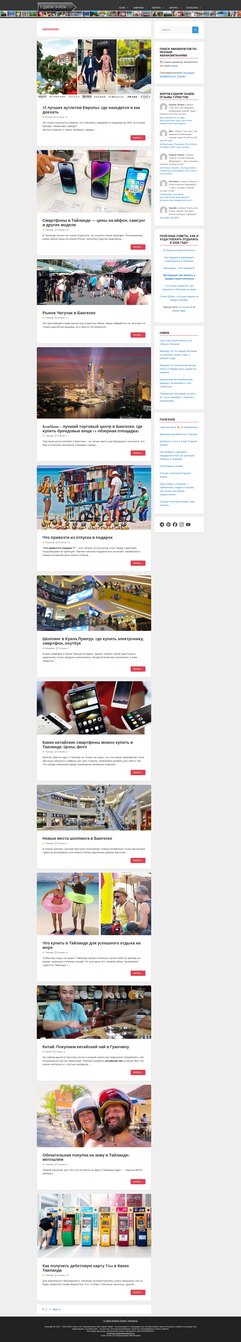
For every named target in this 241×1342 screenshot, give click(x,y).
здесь (174, 65)
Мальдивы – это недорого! (179, 268)
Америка (138, 7)
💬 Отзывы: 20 (62, 230)
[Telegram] (162, 524)
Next (57, 1309)
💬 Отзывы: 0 (61, 952)
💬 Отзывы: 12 (60, 117)
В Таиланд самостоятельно (179, 250)
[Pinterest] (168, 524)
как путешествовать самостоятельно (157, 1327)
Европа (156, 7)
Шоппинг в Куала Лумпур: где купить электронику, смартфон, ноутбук (93, 641)
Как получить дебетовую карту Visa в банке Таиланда (86, 1268)
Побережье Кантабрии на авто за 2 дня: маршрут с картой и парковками (178, 397)
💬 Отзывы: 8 (61, 751)
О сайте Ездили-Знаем (114, 1320)
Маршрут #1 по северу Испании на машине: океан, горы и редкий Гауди (178, 355)
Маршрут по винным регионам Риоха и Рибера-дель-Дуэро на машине (178, 369)
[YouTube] (188, 524)
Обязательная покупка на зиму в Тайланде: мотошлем (86, 1157)
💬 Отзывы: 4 (61, 317)
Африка (173, 7)
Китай (48, 1051)
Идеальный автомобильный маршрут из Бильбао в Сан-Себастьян (176, 383)
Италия (48, 117)
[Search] (195, 30)
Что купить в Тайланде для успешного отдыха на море (92, 945)
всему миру (179, 310)
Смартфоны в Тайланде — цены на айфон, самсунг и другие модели (94, 222)
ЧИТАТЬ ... (138, 138)
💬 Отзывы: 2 (61, 436)
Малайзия (50, 648)
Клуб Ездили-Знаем (171, 466)
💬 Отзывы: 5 (62, 648)
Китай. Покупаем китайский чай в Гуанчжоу (86, 1047)
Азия (122, 7)
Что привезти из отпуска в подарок (78, 537)
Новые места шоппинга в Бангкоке (77, 838)
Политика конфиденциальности (121, 1333)
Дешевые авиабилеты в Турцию (178, 434)
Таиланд (49, 230)
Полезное (192, 7)
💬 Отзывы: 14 (63, 542)
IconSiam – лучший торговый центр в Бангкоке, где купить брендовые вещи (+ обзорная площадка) (92, 428)
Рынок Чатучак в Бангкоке (69, 313)
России (185, 307)
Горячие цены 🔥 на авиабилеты (179, 427)
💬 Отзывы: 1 (61, 843)
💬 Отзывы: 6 (58, 1051)
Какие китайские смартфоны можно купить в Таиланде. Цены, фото (88, 744)
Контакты (133, 1320)
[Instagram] (181, 524)
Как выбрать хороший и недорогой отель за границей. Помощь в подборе (177, 455)
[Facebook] (175, 524)
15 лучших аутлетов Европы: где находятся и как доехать (91, 110)
